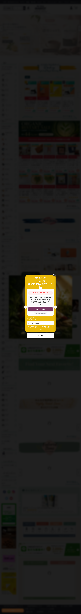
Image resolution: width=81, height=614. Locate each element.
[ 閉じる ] (40, 335)
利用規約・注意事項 (34, 323)
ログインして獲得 (40, 309)
